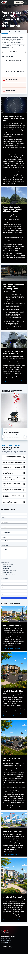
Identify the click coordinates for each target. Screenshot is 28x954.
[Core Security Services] (5, 931)
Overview (5, 31)
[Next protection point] (25, 436)
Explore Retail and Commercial (11, 648)
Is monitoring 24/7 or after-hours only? (11, 484)
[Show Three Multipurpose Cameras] (18, 399)
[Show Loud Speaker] (17, 395)
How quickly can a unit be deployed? (12, 467)
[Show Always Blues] (15, 394)
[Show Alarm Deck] (14, 396)
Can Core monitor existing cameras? (12, 462)
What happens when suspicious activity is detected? (11, 472)
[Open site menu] (25, 2)
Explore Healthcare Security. (11, 854)
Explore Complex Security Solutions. (13, 920)
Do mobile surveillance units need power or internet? (12, 457)
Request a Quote (19, 2)
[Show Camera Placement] (15, 401)
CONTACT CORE (6, 946)
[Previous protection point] (2, 436)
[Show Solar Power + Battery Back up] (19, 420)
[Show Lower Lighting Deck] (10, 425)
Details (11, 31)
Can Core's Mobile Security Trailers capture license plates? (12, 478)
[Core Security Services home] (4, 2)
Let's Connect (14, 51)
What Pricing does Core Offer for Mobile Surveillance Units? (12, 501)
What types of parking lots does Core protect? (11, 495)
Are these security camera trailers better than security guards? (12, 490)
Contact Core (18, 31)
